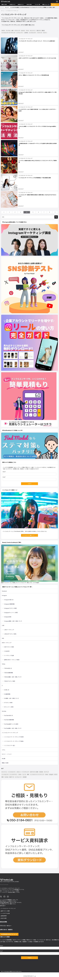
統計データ (11, 777)
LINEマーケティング (9, 629)
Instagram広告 (7, 616)
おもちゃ (23, 30)
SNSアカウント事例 (9, 647)
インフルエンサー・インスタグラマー (9, 774)
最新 (28, 774)
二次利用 (26, 32)
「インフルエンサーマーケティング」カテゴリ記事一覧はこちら (17, 25)
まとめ (18, 771)
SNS (3, 638)
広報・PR (39, 30)
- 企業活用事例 (3, 915)
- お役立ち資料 (3, 918)
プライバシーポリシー (6, 925)
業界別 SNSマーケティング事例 (11, 659)
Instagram (4, 595)
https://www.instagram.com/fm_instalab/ (9, 881)
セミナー (45, 32)
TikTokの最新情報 (8, 672)
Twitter (46, 774)
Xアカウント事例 (8, 702)
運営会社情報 (3, 922)
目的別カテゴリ (21, 4)
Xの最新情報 (7, 694)
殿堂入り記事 (4, 4)
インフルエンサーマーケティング (8, 32)
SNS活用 (24, 777)
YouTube (4, 711)
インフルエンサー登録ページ (28, 535)
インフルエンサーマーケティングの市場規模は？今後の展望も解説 (35, 177)
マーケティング (25, 771)
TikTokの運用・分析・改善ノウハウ (12, 677)
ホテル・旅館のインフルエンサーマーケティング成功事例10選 (34, 75)
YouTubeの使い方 (8, 715)
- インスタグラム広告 (5, 913)
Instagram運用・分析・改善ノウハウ (13, 621)
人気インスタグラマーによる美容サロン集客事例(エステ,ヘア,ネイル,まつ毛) (37, 58)
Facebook (4, 591)
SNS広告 (41, 771)
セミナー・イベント (7, 754)
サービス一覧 (37, 4)
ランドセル (8, 30)
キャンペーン (32, 30)
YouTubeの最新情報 (9, 719)
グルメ (27, 30)
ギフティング (17, 30)
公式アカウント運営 (34, 771)
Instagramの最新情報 (9, 604)
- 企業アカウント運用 (5, 911)
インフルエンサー (32, 32)
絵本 (12, 30)
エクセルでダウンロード (28, 976)
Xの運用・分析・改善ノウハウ (11, 698)
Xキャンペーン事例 (8, 707)
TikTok (3, 30)
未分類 (3, 758)
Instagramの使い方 (8, 599)
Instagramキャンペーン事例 (11, 612)
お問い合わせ (54, 4)
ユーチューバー (19, 32)
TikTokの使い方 (8, 668)
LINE (3, 625)
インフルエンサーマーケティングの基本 (14, 741)
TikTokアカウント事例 (9, 681)
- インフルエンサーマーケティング (8, 908)
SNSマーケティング (6, 642)
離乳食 (43, 30)
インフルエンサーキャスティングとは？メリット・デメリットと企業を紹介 (37, 41)
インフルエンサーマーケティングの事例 (14, 737)
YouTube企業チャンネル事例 (11, 724)
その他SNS (6, 651)
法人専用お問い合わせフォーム (8, 934)
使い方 (55, 774)
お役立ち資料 (29, 4)
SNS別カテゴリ (12, 4)
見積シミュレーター (46, 4)
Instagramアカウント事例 (10, 608)
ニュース (24, 774)
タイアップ (39, 32)
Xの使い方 (6, 690)
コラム (3, 750)
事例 (2, 777)
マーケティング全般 (9, 655)
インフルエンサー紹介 (9, 745)
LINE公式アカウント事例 (10, 634)
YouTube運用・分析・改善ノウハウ (12, 728)
